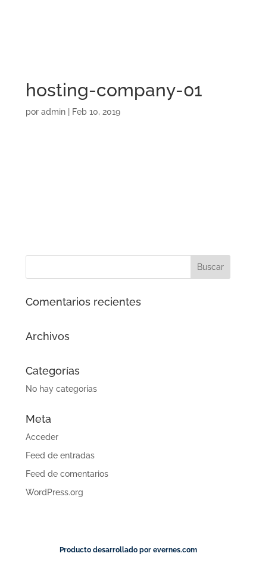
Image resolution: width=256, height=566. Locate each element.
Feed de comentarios (67, 474)
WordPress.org (54, 492)
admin (53, 112)
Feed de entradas (60, 455)
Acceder (42, 437)
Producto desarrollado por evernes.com (128, 550)
